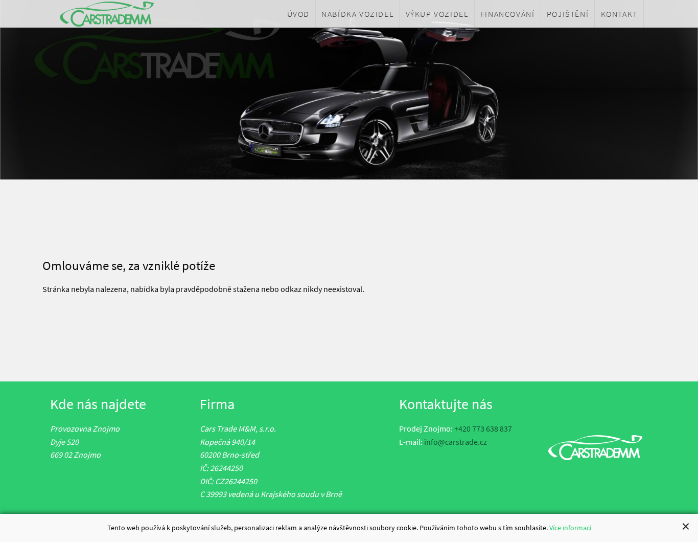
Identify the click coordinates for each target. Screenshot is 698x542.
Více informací (570, 527)
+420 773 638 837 (483, 428)
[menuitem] (298, 14)
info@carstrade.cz (455, 442)
